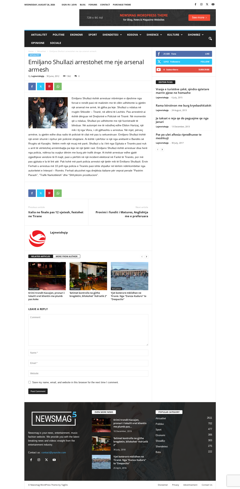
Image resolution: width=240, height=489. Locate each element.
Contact (105, 4)
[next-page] (146, 256)
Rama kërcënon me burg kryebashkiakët (183, 105)
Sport (92, 34)
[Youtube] (213, 4)
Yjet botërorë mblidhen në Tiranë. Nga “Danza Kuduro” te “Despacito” (128, 296)
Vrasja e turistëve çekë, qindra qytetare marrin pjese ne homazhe (182, 91)
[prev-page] (142, 256)
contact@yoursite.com (53, 452)
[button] (210, 39)
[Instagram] (201, 4)
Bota (158, 452)
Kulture (173, 34)
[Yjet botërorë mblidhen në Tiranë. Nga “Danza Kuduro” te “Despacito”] (129, 276)
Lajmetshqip (37, 76)
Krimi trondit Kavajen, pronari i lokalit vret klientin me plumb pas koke (46, 296)
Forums (92, 4)
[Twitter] (207, 4)
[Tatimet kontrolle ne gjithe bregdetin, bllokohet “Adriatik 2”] (88, 276)
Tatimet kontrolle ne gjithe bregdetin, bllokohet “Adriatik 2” (88, 294)
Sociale (55, 43)
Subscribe (204, 69)
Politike (58, 34)
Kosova (132, 34)
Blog (83, 4)
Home (31, 51)
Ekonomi (76, 34)
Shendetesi (110, 34)
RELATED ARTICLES (40, 256)
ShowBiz (194, 34)
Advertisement (190, 484)
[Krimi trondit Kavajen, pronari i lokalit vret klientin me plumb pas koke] (47, 276)
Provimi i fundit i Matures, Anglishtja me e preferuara (122, 214)
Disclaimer (163, 484)
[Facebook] (195, 4)
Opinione (37, 43)
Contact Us (207, 484)
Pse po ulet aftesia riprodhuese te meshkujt (179, 136)
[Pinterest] (49, 86)
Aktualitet (39, 34)
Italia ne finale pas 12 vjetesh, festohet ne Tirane (55, 214)
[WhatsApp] (58, 86)
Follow (205, 61)
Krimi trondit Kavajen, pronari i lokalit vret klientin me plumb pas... (129, 423)
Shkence (153, 34)
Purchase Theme (122, 4)
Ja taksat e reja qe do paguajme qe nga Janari (182, 120)
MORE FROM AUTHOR (66, 256)
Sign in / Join (69, 4)
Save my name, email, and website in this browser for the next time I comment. (75, 382)
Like (207, 53)
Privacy (175, 484)
